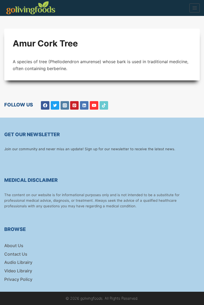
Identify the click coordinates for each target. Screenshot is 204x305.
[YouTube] (94, 105)
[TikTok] (104, 105)
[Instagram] (65, 105)
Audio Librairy (18, 262)
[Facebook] (45, 105)
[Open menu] (194, 7)
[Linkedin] (84, 105)
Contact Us (15, 254)
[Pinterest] (74, 105)
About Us (13, 245)
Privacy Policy (18, 279)
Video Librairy (18, 270)
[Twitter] (55, 105)
